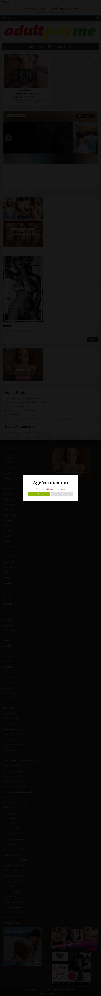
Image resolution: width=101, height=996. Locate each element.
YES (39, 494)
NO (62, 494)
